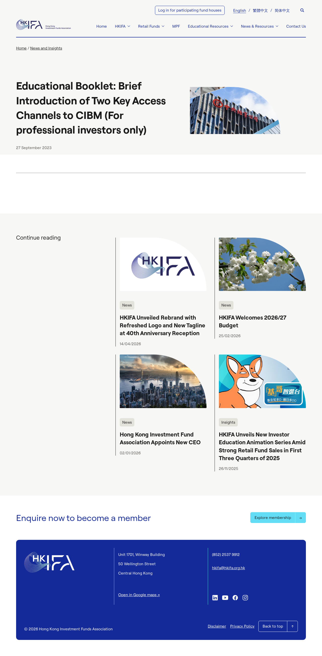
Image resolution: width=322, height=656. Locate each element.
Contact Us (296, 26)
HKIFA (120, 26)
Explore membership (273, 517)
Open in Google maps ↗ (139, 594)
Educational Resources (208, 26)
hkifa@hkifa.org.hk (228, 567)
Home (101, 26)
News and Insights (46, 48)
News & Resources (257, 26)
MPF (176, 26)
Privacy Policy (242, 626)
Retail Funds (149, 26)
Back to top (273, 626)
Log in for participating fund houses (189, 10)
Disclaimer (217, 626)
